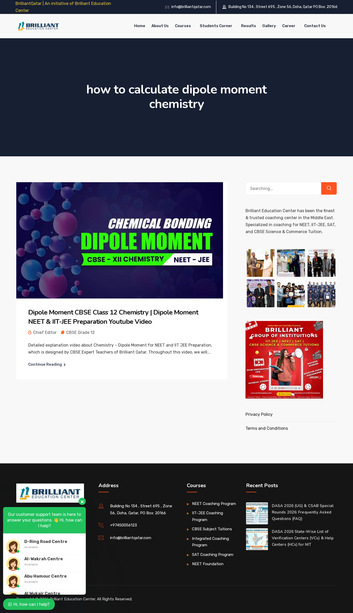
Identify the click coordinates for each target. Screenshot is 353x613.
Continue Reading (45, 364)
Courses (183, 26)
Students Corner (216, 26)
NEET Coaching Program (214, 503)
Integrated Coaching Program (210, 542)
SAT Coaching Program (212, 554)
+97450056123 (123, 525)
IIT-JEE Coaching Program (207, 516)
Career (288, 26)
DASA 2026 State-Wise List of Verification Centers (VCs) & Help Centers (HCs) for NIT (303, 538)
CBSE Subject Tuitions (212, 529)
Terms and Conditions (266, 428)
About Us (160, 26)
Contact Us (315, 26)
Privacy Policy (259, 414)
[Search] (329, 188)
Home (139, 26)
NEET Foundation (208, 564)
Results (248, 26)
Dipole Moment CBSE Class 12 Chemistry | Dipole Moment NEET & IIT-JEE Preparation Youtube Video (113, 317)
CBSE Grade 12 (80, 332)
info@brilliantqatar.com (191, 7)
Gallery (269, 26)
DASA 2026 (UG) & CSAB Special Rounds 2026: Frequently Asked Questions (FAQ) (303, 512)
